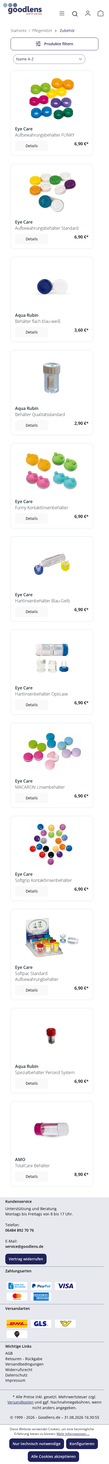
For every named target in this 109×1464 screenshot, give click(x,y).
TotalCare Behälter (32, 1166)
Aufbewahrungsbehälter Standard (47, 228)
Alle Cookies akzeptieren (53, 1456)
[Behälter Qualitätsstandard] (52, 378)
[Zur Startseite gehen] (19, 7)
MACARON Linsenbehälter (40, 787)
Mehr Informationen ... (73, 1434)
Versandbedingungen (24, 1364)
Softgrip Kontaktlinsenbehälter (43, 880)
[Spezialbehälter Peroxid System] (52, 1036)
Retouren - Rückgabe (23, 1358)
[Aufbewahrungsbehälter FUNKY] (52, 98)
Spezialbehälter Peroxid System (45, 1072)
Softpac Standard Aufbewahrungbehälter (36, 976)
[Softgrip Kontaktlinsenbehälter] (52, 843)
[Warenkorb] (99, 13)
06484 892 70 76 (19, 1230)
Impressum (15, 1380)
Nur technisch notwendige (37, 1443)
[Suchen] (74, 13)
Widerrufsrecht (18, 1369)
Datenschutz (16, 1374)
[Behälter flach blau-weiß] (52, 284)
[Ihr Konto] (87, 13)
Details (32, 145)
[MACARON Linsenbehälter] (52, 750)
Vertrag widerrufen (26, 1258)
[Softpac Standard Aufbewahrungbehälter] (52, 937)
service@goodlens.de (24, 1246)
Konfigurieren (82, 1443)
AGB (9, 1353)
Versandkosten (20, 1402)
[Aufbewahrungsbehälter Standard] (52, 191)
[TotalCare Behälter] (52, 1129)
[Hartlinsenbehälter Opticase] (52, 657)
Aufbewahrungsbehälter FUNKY (44, 135)
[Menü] (62, 13)
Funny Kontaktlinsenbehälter (41, 508)
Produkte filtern (58, 43)
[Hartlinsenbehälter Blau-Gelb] (52, 564)
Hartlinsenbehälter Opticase (41, 694)
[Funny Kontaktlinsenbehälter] (52, 471)
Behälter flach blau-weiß (37, 321)
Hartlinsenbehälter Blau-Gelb (42, 601)
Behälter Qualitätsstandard (40, 414)
